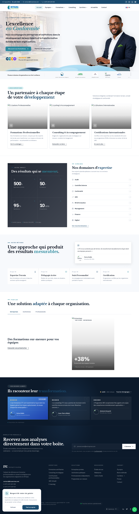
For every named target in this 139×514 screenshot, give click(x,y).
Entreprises (14, 312)
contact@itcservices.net (32, 2)
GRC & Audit (52, 481)
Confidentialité (98, 451)
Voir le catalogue (15, 144)
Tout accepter (30, 507)
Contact (104, 7)
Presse (119, 479)
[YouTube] (135, 2)
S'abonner (127, 446)
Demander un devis (58, 144)
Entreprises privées (78, 469)
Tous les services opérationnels (91, 503)
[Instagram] (129, 2)
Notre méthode (122, 473)
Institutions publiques (78, 473)
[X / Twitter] (126, 509)
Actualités (94, 7)
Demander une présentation (17, 348)
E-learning (52, 484)
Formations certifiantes (56, 469)
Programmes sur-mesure (79, 479)
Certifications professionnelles (54, 477)
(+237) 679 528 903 (9, 487)
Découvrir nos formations (17, 49)
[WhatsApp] (134, 509)
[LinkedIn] (132, 2)
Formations (59, 7)
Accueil (39, 7)
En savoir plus (98, 144)
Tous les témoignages (123, 392)
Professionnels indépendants (81, 476)
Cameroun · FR (112, 509)
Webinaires (97, 473)
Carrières (82, 7)
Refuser (13, 507)
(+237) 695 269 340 (49, 2)
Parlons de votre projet (43, 49)
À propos (48, 7)
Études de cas (98, 469)
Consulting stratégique (56, 473)
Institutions (27, 312)
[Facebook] (126, 2)
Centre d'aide (98, 476)
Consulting (72, 7)
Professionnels (41, 312)
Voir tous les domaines (79, 226)
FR (129, 7)
